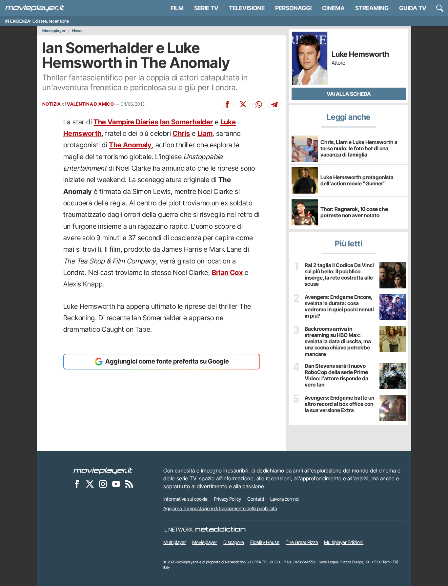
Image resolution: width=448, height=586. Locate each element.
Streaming (372, 8)
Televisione (247, 8)
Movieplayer (54, 31)
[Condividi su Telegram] (274, 104)
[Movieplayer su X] (89, 484)
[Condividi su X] (243, 104)
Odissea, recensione (50, 21)
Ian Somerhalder (186, 122)
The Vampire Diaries (125, 122)
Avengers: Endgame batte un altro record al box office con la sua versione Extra (339, 404)
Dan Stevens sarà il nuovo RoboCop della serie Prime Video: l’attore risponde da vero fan (336, 375)
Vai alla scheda (349, 94)
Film (177, 8)
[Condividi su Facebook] (227, 104)
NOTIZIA (51, 104)
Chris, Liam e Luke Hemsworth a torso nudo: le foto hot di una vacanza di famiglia (358, 148)
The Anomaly (130, 145)
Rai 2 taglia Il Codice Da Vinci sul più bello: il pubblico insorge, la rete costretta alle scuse (339, 274)
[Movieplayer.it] (35, 8)
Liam (205, 133)
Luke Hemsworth (360, 54)
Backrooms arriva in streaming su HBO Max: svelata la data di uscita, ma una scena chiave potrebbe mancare (338, 341)
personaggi (293, 8)
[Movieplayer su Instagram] (103, 484)
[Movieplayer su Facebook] (76, 484)
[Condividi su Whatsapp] (258, 104)
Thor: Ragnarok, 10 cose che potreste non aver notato (354, 212)
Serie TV (206, 8)
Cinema (333, 8)
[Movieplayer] (102, 470)
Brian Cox (227, 272)
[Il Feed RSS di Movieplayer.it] (129, 484)
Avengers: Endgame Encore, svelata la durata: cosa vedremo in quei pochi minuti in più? (339, 306)
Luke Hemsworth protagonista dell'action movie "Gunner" (357, 180)
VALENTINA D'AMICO (90, 104)
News (77, 31)
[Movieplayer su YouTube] (116, 484)
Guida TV (412, 8)
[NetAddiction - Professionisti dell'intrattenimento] (220, 530)
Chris (181, 133)
